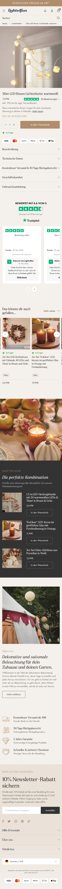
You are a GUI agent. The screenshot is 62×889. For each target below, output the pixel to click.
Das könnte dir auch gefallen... (16, 311)
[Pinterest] (22, 821)
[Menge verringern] (4, 124)
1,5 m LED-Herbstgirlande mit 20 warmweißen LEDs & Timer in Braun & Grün (42, 497)
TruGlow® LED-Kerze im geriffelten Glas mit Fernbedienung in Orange (41, 525)
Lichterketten (17, 23)
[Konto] (51, 10)
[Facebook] (3, 821)
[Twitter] (9, 821)
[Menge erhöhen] (15, 124)
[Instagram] (15, 821)
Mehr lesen (37, 111)
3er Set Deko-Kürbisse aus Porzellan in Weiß (41, 551)
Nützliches (8, 849)
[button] (45, 10)
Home (4, 23)
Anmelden (50, 810)
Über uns (7, 839)
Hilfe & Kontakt (11, 830)
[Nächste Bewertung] (34, 289)
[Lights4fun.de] (17, 11)
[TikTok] (29, 821)
